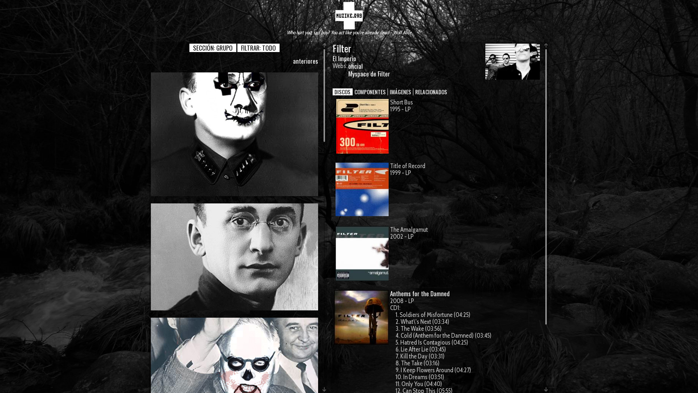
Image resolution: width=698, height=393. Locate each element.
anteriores (305, 61)
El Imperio (344, 58)
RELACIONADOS (431, 91)
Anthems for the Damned (420, 293)
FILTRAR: (258, 48)
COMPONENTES (370, 91)
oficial (355, 66)
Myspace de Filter (369, 73)
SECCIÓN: (213, 48)
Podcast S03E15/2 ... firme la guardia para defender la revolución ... (234, 134)
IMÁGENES (400, 91)
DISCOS (342, 91)
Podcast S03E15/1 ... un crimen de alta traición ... (234, 257)
